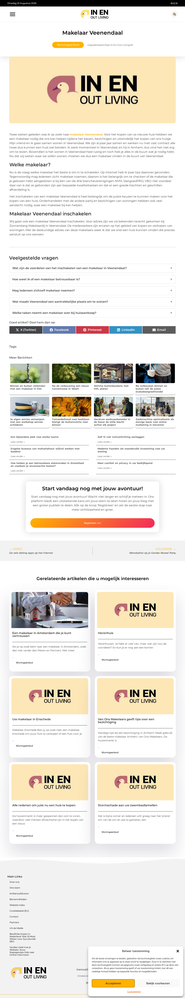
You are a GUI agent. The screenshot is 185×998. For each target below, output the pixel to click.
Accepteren (113, 983)
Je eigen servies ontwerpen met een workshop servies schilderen (27, 422)
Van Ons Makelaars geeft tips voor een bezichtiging (126, 721)
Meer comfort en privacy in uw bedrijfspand (125, 463)
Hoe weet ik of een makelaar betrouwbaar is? (92, 279)
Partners (14, 922)
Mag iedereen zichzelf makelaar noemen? (92, 290)
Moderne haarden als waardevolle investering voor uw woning (131, 450)
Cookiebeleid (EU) (19, 910)
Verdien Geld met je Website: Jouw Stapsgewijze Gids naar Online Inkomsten (22, 951)
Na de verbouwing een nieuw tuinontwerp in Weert (70, 387)
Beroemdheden (18, 899)
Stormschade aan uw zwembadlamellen (127, 805)
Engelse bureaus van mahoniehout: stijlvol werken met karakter (45, 450)
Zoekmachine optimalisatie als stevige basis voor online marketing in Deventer (155, 422)
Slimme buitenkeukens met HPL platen (111, 387)
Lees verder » (18, 441)
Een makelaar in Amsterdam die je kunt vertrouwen (41, 634)
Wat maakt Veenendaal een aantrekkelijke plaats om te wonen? (92, 301)
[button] (178, 951)
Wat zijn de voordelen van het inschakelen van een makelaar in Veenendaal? (92, 268)
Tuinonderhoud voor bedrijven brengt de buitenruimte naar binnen (70, 422)
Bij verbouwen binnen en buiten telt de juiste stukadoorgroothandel (151, 388)
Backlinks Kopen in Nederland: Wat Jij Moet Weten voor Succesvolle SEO (23, 938)
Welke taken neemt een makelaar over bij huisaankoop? (92, 313)
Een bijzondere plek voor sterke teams (35, 436)
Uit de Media (16, 928)
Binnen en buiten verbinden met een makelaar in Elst (27, 387)
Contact (14, 916)
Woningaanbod (68, 45)
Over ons (14, 882)
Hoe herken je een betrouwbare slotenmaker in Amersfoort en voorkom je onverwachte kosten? (47, 464)
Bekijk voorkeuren (158, 983)
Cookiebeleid (134, 991)
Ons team (15, 887)
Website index (17, 905)
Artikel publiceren (19, 893)
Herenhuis (105, 633)
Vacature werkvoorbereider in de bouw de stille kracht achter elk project (112, 422)
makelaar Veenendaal (86, 134)
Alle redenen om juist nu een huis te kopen (44, 805)
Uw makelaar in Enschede (31, 719)
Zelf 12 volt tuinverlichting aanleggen (121, 436)
